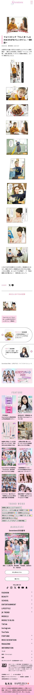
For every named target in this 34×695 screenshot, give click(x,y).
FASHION (5, 592)
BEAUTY (5, 596)
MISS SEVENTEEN (9, 640)
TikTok (4, 624)
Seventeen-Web (6, 363)
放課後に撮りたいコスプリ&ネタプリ (11, 507)
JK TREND (6, 612)
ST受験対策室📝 (21, 520)
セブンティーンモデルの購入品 (10, 510)
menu (32, 3)
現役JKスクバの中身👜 (8, 515)
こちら (28, 692)
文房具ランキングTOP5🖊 (9, 520)
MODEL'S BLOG (8, 620)
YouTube (5, 632)
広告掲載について (6, 674)
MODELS (5, 616)
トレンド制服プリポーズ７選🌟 (24, 515)
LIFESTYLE (15, 363)
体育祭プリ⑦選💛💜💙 (26, 510)
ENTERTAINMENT (9, 604)
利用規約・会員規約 (24, 676)
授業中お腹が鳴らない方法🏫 (9, 518)
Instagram (6, 628)
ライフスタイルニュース (25, 363)
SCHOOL (5, 600)
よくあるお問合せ (17, 674)
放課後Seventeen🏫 (23, 513)
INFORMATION (7, 648)
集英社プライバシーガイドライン (9, 676)
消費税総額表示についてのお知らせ (9, 679)
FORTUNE (6, 636)
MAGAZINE (6, 644)
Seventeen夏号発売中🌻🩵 (9, 513)
